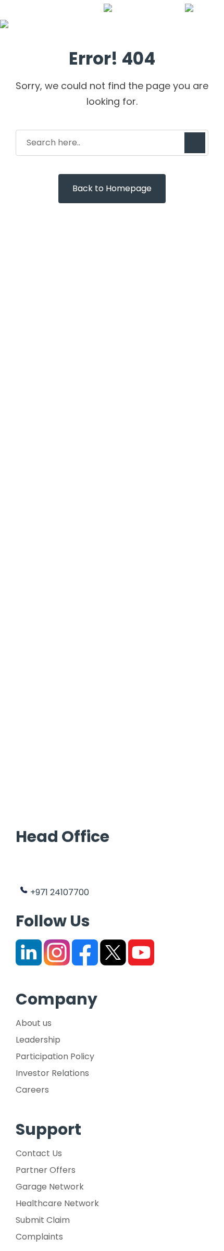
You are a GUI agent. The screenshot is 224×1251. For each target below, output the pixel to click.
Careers (32, 1090)
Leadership (38, 1040)
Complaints (39, 1237)
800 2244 (153, 8)
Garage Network (50, 1187)
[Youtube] (141, 952)
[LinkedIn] (29, 952)
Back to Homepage (112, 188)
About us (34, 1023)
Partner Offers (46, 1170)
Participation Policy (55, 1056)
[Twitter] (113, 952)
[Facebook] (85, 952)
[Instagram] (57, 952)
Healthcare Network (57, 1203)
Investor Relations (52, 1073)
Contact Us (39, 1153)
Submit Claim (43, 1220)
